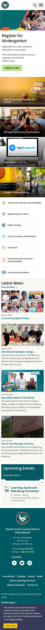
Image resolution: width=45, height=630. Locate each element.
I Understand (11, 626)
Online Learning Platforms (22, 580)
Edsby (39, 576)
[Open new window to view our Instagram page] (29, 563)
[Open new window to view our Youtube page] (22, 563)
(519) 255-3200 (26, 548)
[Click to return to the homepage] (5, 5)
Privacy (31, 576)
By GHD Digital (8, 602)
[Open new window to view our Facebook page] (14, 563)
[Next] (41, 482)
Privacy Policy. (15, 619)
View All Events (11, 475)
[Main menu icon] (41, 5)
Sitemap (21, 576)
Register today (12, 68)
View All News (8, 287)
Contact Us (32, 585)
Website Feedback (16, 585)
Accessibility (9, 576)
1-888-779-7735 (27, 552)
